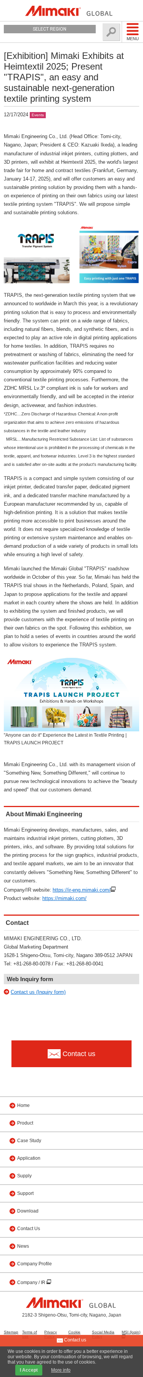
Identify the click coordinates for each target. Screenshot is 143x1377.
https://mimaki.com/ (64, 898)
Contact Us (28, 1228)
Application (28, 1158)
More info (61, 1370)
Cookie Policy (74, 1334)
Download (28, 1211)
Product (25, 1123)
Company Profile (34, 1263)
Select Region (49, 29)
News (23, 1246)
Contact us (74, 1340)
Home (23, 1105)
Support (25, 1193)
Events (38, 115)
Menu (133, 38)
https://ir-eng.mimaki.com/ (82, 890)
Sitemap (11, 1332)
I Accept (29, 1370)
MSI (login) (131, 1332)
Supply (24, 1175)
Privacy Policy (50, 1334)
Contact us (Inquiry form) (38, 992)
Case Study (29, 1140)
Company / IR (32, 1282)
